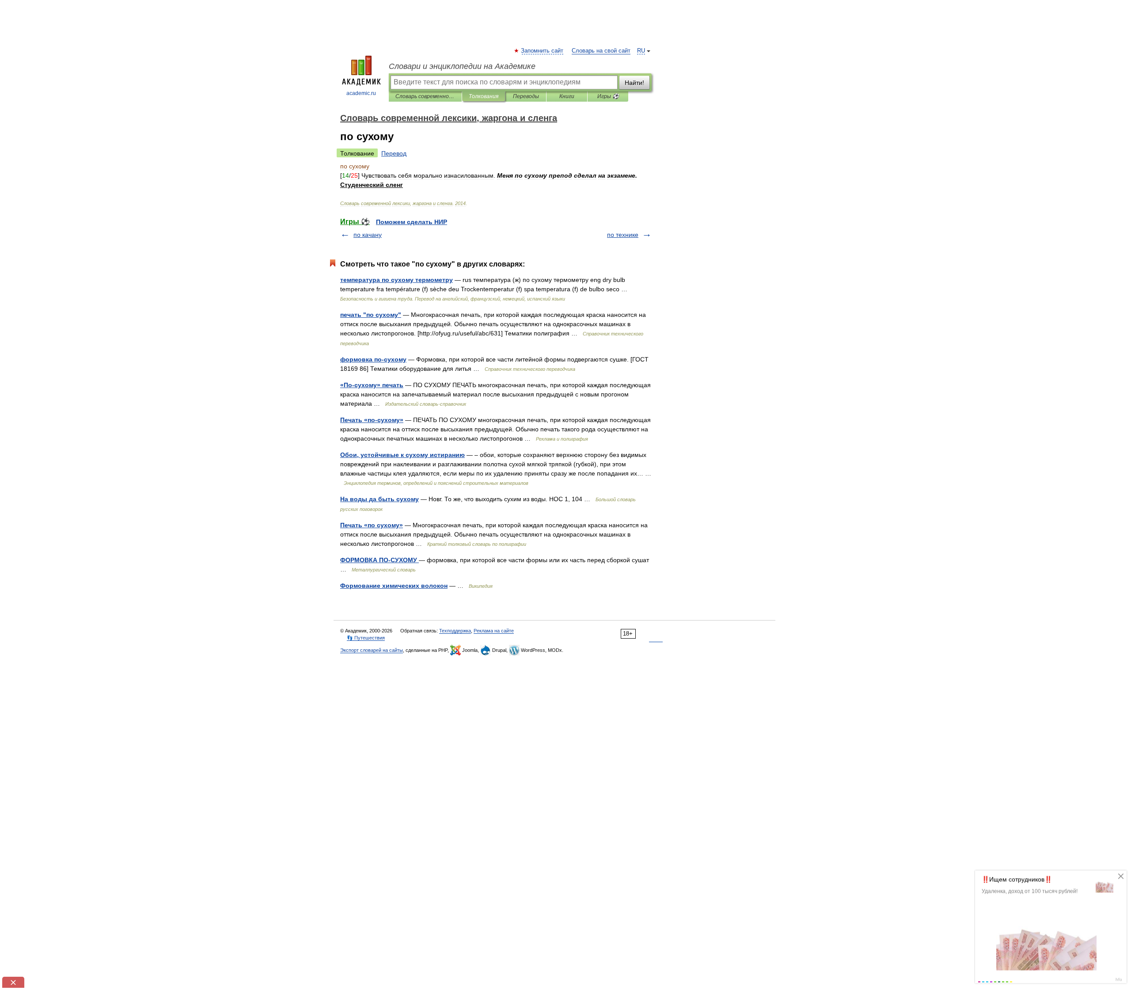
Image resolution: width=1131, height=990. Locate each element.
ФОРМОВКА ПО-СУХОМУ (379, 560)
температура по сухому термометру (396, 279)
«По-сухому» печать (371, 384)
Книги (566, 96)
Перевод (393, 153)
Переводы (526, 96)
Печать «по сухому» (371, 525)
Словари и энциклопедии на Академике (462, 66)
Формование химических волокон (394, 585)
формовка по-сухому (373, 359)
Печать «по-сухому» (371, 419)
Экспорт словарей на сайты (371, 650)
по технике (622, 234)
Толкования (483, 96)
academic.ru (361, 93)
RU (641, 51)
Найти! (634, 82)
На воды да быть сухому (379, 499)
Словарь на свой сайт (601, 51)
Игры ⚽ (608, 96)
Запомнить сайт (542, 51)
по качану (367, 234)
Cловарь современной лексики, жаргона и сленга (425, 96)
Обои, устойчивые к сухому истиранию (402, 454)
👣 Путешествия (366, 637)
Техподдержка (455, 630)
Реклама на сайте (494, 630)
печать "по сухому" (370, 314)
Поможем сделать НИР (411, 221)
